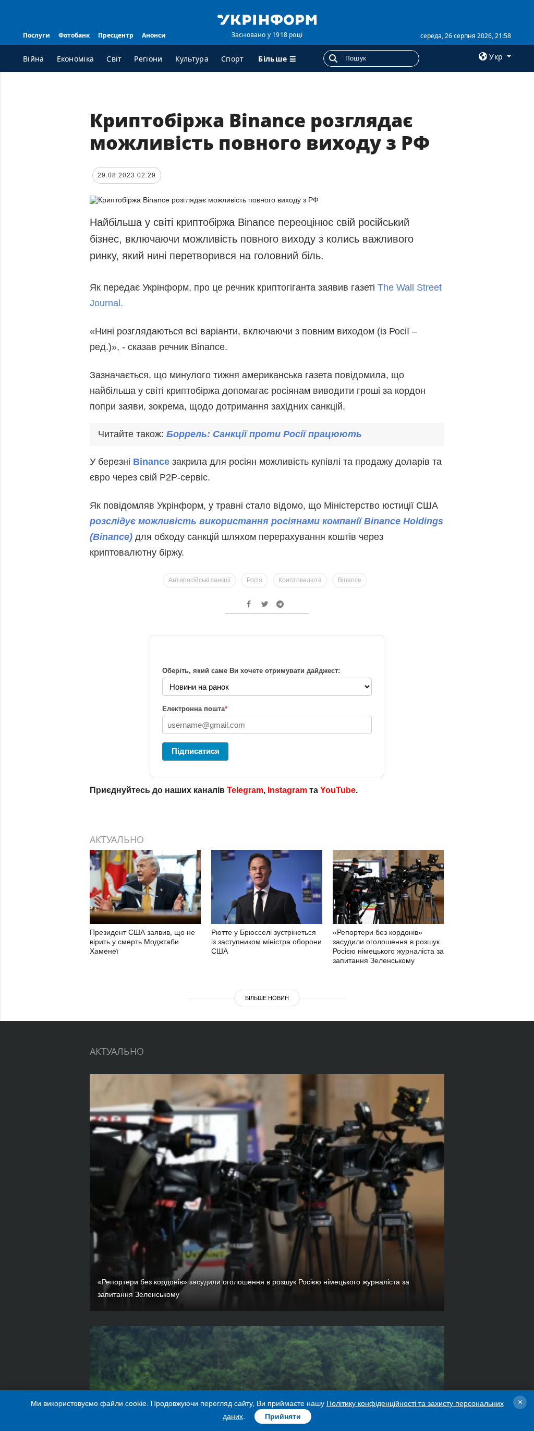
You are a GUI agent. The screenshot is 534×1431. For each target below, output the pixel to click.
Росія (254, 580)
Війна (33, 59)
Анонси (154, 35)
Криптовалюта (300, 580)
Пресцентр (116, 35)
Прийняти (283, 1416)
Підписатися (196, 751)
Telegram (245, 790)
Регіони (148, 59)
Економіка (75, 59)
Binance (152, 461)
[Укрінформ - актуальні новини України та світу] (266, 19)
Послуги (36, 35)
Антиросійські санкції (199, 580)
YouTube (338, 790)
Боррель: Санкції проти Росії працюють (264, 434)
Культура (192, 59)
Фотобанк (74, 35)
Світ (114, 59)
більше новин (267, 998)
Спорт (232, 59)
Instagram (287, 790)
